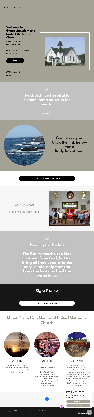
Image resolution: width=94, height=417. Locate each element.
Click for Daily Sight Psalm (47, 303)
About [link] (87, 7)
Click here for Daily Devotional (47, 178)
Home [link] (6, 7)
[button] (89, 412)
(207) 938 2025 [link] (13, 72)
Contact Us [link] (16, 7)
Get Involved (15, 60)
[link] (46, 7)
